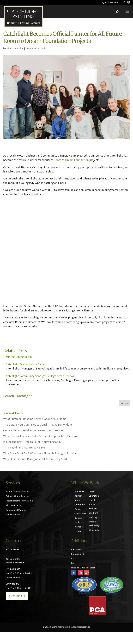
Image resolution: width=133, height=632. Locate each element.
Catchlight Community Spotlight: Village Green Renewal (40, 376)
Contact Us (17, 596)
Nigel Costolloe (15, 49)
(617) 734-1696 (112, 3)
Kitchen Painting (14, 505)
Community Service (36, 49)
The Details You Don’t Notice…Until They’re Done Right (37, 425)
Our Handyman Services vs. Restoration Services (33, 430)
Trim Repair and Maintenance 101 (24, 448)
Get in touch (16, 541)
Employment (77, 554)
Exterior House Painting (18, 496)
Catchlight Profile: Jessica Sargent (27, 364)
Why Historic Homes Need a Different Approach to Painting (40, 436)
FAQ (73, 559)
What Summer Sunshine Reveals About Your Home (34, 419)
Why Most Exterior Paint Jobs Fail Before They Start (35, 459)
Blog (73, 563)
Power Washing (13, 515)
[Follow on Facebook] (73, 572)
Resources (76, 550)
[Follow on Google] (86, 572)
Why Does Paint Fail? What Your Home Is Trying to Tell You (40, 453)
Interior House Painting (17, 492)
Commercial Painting (16, 510)
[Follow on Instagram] (80, 572)
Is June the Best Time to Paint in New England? (32, 442)
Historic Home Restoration (19, 501)
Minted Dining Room (19, 357)
